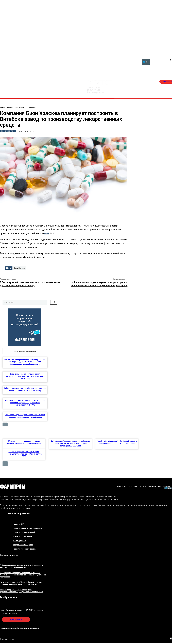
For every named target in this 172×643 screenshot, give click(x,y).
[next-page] (6, 424)
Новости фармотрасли (16, 107)
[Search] (53, 302)
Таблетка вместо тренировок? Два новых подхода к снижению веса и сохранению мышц (25, 389)
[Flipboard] (167, 57)
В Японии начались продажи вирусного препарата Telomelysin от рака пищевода (24, 442)
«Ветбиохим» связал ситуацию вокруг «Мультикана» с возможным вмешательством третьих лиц (25, 376)
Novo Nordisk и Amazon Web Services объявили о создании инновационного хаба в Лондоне (117, 442)
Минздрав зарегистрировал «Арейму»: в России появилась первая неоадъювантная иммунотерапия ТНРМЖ (25, 402)
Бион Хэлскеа (19, 268)
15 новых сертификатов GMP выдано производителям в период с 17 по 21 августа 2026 (24, 454)
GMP (46, 233)
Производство (32, 107)
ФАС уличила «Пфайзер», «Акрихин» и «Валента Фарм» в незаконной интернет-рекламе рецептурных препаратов (70, 443)
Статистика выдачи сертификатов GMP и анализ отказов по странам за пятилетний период (25, 416)
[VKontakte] (167, 60)
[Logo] (12, 486)
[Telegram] (159, 638)
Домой (2, 107)
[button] (158, 59)
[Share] (170, 57)
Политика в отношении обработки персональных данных (19, 628)
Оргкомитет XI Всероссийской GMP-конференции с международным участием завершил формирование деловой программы (24, 361)
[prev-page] (4, 424)
